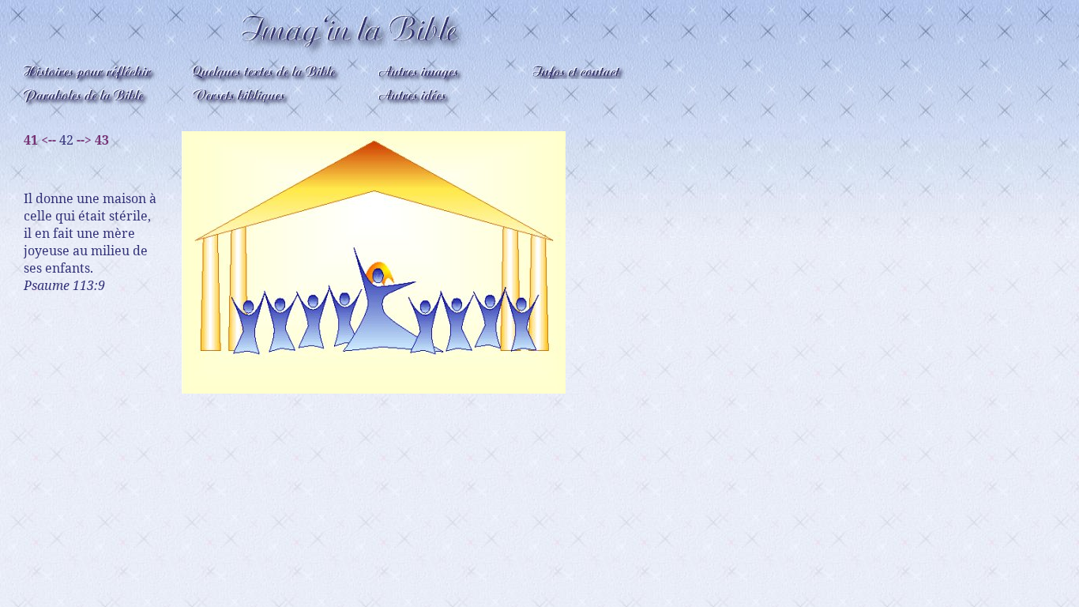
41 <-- (40, 140)
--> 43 (93, 140)
